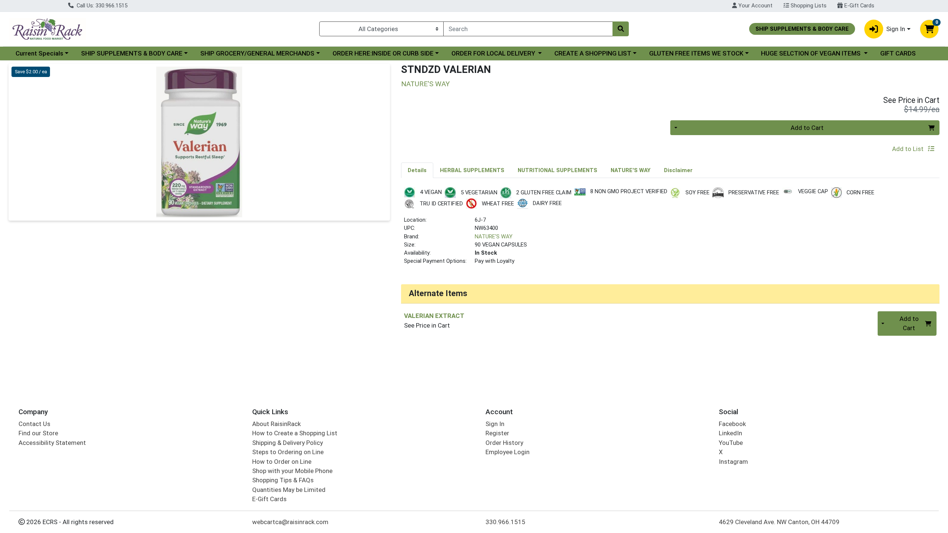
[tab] (417, 169)
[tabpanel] (670, 229)
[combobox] (528, 28)
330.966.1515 (505, 522)
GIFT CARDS (898, 53)
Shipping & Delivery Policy (287, 442)
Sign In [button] (895, 29)
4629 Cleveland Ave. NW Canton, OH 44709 (779, 522)
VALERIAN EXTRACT (434, 315)
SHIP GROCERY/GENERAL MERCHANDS (257, 53)
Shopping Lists (808, 5)
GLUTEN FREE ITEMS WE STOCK (696, 53)
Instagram (733, 461)
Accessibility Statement (52, 442)
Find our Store (38, 433)
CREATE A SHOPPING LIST (592, 53)
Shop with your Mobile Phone (292, 471)
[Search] (620, 28)
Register (497, 433)
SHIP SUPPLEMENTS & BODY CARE (132, 53)
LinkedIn (730, 433)
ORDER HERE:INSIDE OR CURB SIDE (383, 53)
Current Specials (39, 53)
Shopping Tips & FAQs (283, 480)
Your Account (754, 5)
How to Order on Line (281, 461)
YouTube (731, 442)
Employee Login (507, 452)
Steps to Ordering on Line (288, 452)
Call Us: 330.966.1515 (101, 5)
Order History (504, 442)
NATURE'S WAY (494, 236)
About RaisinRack (276, 424)
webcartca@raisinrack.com (290, 522)
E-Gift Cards (858, 5)
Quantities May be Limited (289, 489)
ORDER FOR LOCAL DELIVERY (494, 53)
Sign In (494, 424)
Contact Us (34, 424)
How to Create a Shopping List (294, 433)
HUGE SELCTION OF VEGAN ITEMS (811, 53)
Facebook (732, 424)
